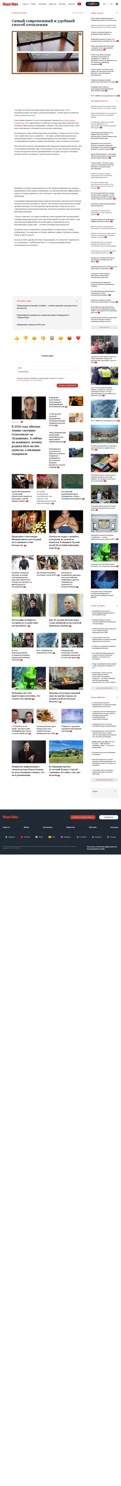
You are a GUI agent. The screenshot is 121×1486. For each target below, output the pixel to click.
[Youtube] (79, 4)
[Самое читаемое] (117, 606)
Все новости (104, 327)
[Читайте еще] (77, 301)
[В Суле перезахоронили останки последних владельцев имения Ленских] (23, 647)
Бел (104, 4)
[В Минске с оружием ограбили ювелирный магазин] (72, 722)
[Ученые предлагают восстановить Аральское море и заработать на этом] (104, 438)
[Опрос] (115, 791)
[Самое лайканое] (117, 697)
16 (78, 657)
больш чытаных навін (105, 688)
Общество (52, 4)
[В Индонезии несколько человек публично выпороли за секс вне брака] (72, 647)
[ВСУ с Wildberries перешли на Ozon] (47, 647)
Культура (71, 4)
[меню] (117, 4)
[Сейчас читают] (117, 13)
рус (112, 4)
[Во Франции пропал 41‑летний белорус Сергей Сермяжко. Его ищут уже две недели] (66, 758)
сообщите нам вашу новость (83, 817)
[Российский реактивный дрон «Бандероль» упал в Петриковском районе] (72, 489)
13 (52, 503)
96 (56, 425)
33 (58, 575)
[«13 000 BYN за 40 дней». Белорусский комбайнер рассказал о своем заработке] (23, 722)
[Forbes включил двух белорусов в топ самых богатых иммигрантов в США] (47, 722)
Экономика (42, 4)
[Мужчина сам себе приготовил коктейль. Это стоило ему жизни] (29, 685)
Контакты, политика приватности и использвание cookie (102, 848)
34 (29, 733)
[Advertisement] (47, 93)
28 (66, 406)
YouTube (27, 837)
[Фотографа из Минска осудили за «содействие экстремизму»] (29, 610)
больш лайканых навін (104, 780)
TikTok (40, 837)
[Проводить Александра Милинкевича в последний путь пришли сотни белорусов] (29, 529)
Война (33, 4)
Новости (25, 4)
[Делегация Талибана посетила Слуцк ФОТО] (47, 571)
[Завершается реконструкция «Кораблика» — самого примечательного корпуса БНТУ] (104, 527)
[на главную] (10, 4)
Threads (113, 837)
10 (60, 702)
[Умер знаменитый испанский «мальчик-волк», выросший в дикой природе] (66, 437)
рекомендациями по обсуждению (29, 380)
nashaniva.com (7, 848)
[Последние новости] (117, 101)
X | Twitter (82, 837)
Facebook (98, 837)
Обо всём (62, 4)
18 (100, 64)
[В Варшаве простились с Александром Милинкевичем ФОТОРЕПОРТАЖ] (66, 402)
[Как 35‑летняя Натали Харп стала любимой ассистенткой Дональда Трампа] (66, 610)
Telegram (11, 837)
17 (53, 653)
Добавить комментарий (67, 385)
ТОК (53, 837)
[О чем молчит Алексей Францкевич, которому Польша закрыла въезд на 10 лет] (66, 420)
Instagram (67, 837)
